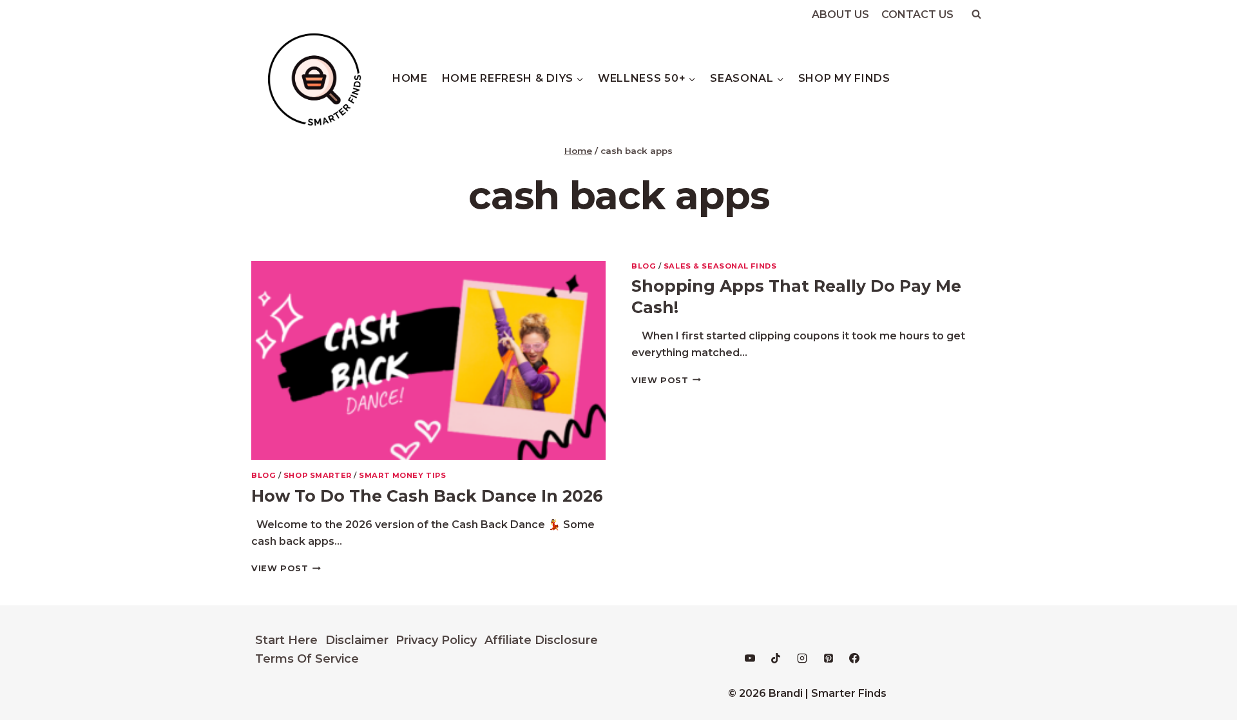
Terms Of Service (307, 659)
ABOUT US (840, 14)
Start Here (286, 640)
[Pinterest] (828, 658)
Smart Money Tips (402, 475)
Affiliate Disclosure (541, 640)
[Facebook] (854, 658)
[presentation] (428, 360)
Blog (263, 475)
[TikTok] (775, 658)
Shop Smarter (317, 475)
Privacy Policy (436, 640)
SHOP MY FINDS (844, 78)
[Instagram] (802, 658)
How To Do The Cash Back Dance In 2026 (427, 496)
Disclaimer (356, 640)
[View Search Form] (976, 14)
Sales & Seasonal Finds (720, 265)
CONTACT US (917, 14)
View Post (286, 568)
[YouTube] (750, 658)
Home (410, 78)
